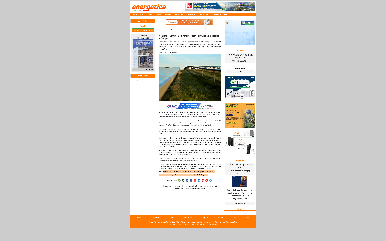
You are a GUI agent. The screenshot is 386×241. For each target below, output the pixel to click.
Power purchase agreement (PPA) (186, 175)
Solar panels (203, 175)
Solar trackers (209, 172)
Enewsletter (191, 14)
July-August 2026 (143, 38)
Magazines (179, 14)
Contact (171, 218)
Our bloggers (142, 76)
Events (150, 14)
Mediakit (156, 218)
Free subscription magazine (143, 30)
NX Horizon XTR (185, 172)
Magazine (205, 218)
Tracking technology (167, 175)
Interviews (168, 14)
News (141, 14)
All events (239, 71)
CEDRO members (211, 224)
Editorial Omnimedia (183, 222)
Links (235, 218)
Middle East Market (220, 14)
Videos (220, 218)
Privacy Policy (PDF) (175, 224)
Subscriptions (205, 14)
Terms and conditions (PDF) (194, 224)
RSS (247, 218)
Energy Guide (142, 21)
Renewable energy (167, 29)
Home (135, 14)
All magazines (149, 70)
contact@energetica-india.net (195, 188)
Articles (159, 14)
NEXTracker (174, 172)
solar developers (198, 172)
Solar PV (166, 172)
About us (140, 218)
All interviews (240, 204)
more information (240, 68)
